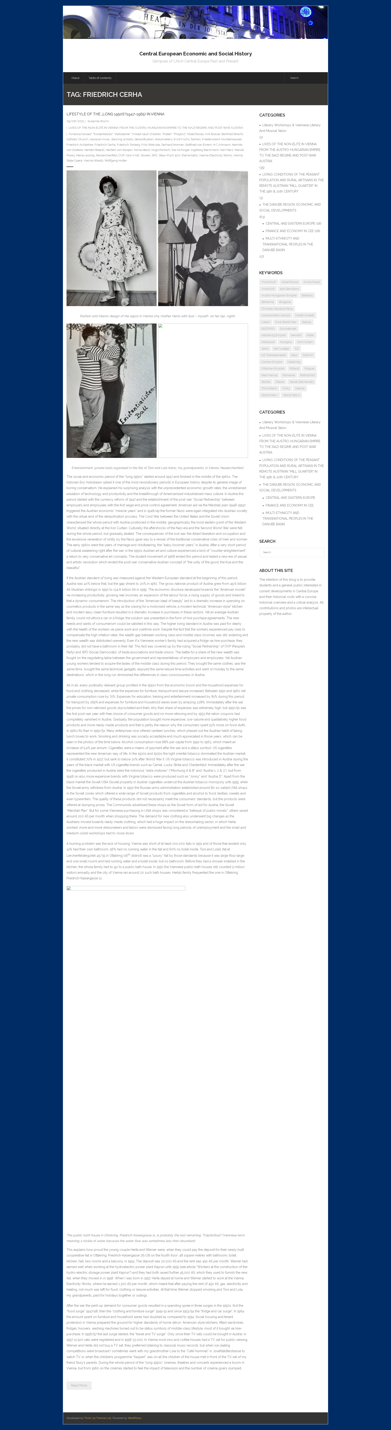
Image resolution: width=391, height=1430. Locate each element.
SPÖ (154, 155)
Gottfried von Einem (198, 144)
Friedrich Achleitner (80, 144)
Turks (286, 388)
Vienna (300, 388)
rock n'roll (132, 155)
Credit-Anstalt (305, 315)
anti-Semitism (289, 288)
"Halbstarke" (122, 134)
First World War (286, 322)
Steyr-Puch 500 (169, 155)
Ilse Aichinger (181, 150)
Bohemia (268, 302)
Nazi (294, 355)
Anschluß (268, 288)
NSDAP (308, 355)
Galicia (306, 322)
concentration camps (276, 315)
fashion (196, 139)
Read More (79, 1385)
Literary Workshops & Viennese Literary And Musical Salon (290, 128)
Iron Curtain (305, 342)
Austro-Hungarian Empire (279, 295)
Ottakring (294, 362)
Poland (294, 368)
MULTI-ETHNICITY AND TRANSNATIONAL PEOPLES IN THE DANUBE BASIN (287, 244)
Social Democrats (301, 381)
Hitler (310, 335)
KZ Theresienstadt (274, 355)
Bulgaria (285, 302)
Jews (265, 348)
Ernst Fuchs (182, 139)
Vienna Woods (93, 160)
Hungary (286, 342)
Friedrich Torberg (128, 144)
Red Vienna (269, 375)
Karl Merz (226, 150)
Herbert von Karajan (119, 150)
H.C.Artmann (222, 144)
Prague (309, 368)
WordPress (134, 1418)
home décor (142, 150)
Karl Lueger (281, 348)
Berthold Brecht (232, 134)
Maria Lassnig (85, 155)
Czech (266, 322)
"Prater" (167, 134)
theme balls (190, 155)
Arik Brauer (212, 134)
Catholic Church (77, 139)
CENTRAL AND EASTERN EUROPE (290, 223)
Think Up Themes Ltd (97, 1418)
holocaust (268, 342)
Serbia (266, 381)
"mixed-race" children (146, 134)
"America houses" (80, 134)
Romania (289, 375)
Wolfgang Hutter (116, 160)
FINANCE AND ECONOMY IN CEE (290, 231)
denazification (144, 139)
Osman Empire (272, 362)
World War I (270, 395)
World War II (291, 395)
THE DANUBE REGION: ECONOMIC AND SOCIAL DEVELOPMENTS (290, 207)
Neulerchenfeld (106, 155)
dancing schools (122, 139)
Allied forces (195, 134)
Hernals (296, 335)
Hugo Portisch (160, 150)
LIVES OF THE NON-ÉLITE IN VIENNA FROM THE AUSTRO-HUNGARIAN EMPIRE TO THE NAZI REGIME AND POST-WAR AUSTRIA (156, 127)
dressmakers (163, 139)
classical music (99, 139)
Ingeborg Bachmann (205, 150)
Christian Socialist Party (277, 308)
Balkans (307, 295)
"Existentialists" (103, 134)
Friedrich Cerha (105, 144)
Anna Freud (312, 282)
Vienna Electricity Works (215, 155)
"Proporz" (179, 134)
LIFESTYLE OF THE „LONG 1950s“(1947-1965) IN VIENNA (116, 114)
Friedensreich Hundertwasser (222, 139)
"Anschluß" (269, 282)
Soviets (145, 155)
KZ (297, 348)
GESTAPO (268, 328)
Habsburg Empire (274, 335)
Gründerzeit (288, 328)
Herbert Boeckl (94, 150)
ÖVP (121, 155)
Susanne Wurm (98, 121)
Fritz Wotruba (150, 144)
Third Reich (269, 388)
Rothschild (307, 375)
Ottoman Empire (273, 368)
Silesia (280, 381)
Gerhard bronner (172, 144)
